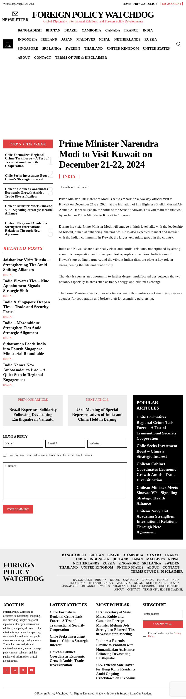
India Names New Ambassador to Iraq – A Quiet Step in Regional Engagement (24, 372)
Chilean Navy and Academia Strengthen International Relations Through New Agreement (26, 228)
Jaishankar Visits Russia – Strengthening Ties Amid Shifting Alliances (26, 265)
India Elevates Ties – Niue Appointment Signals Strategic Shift (26, 286)
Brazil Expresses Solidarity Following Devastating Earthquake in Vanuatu (33, 414)
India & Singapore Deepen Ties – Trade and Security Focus (26, 307)
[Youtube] (31, 670)
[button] (178, 43)
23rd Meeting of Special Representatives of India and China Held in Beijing (97, 414)
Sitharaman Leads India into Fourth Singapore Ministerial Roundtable (24, 349)
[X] (157, 186)
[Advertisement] (93, 96)
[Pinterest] (167, 186)
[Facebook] (147, 186)
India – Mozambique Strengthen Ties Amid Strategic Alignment (22, 328)
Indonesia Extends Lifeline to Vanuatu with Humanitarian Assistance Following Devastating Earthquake (115, 649)
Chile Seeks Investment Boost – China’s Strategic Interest (28, 177)
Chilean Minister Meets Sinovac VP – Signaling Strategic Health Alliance (28, 209)
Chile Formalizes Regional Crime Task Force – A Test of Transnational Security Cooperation (27, 160)
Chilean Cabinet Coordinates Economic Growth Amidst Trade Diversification (26, 192)
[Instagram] (14, 670)
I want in (160, 624)
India (7, 275)
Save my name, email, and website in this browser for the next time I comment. (51, 455)
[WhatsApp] (178, 186)
